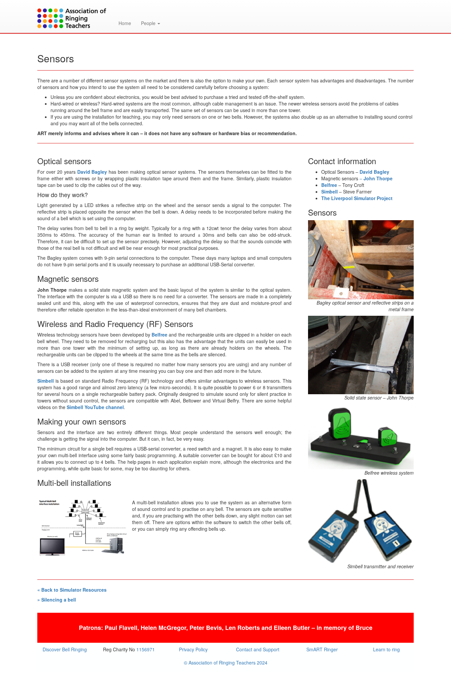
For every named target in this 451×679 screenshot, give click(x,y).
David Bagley (92, 171)
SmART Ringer (322, 649)
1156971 (145, 649)
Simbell (45, 380)
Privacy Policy (193, 649)
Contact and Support (257, 649)
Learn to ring (386, 649)
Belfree (159, 334)
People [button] (149, 23)
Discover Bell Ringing (65, 649)
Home (125, 23)
